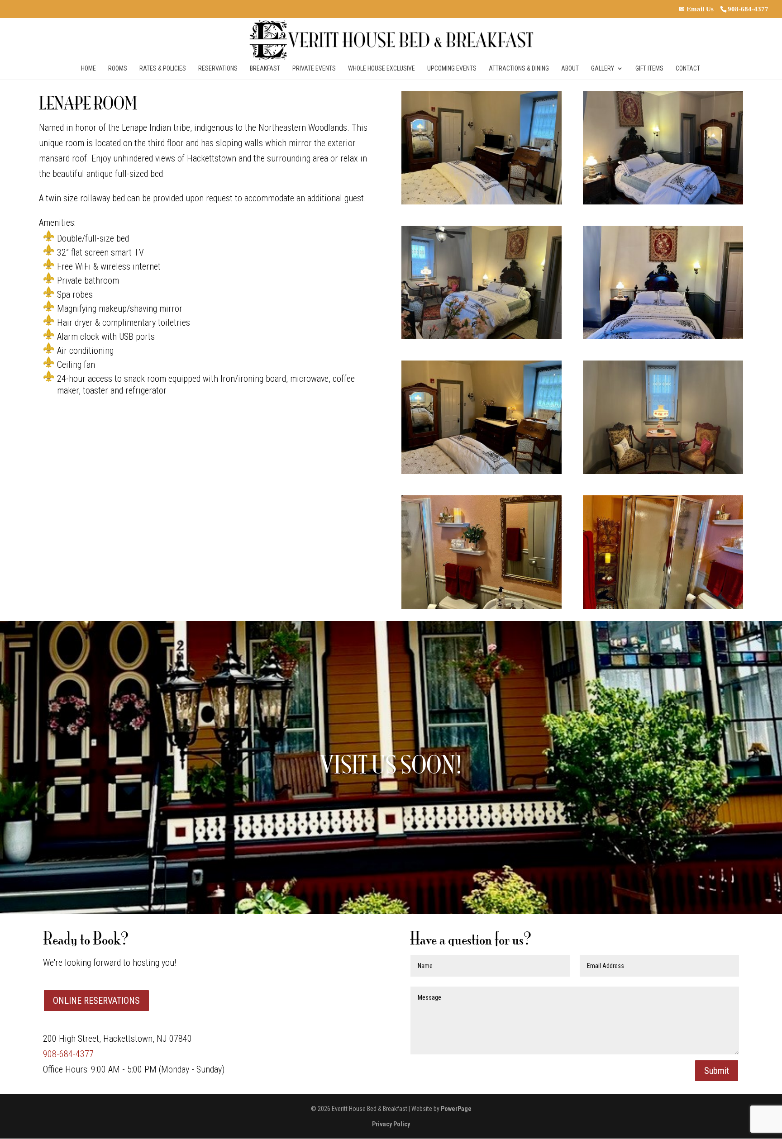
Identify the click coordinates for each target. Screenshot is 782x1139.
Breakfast (265, 68)
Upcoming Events (452, 68)
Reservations (218, 68)
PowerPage (456, 1108)
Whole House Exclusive (381, 68)
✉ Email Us (696, 9)
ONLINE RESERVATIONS (96, 1000)
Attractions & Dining (519, 68)
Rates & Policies (162, 68)
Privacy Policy (391, 1124)
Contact (688, 68)
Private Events (314, 68)
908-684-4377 (748, 9)
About (570, 68)
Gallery (602, 68)
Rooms (117, 68)
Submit (716, 1070)
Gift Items (649, 68)
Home (88, 68)
